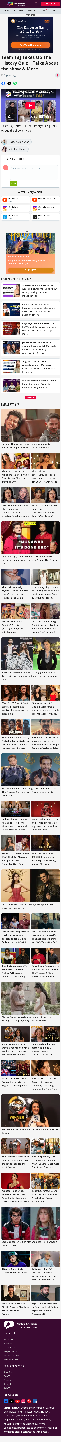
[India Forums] (16, 4)
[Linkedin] (35, 1401)
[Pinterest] (29, 1401)
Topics (31, 10)
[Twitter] (11, 1401)
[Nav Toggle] (3, 4)
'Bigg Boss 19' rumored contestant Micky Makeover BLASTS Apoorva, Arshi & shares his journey (38, 366)
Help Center (10, 1351)
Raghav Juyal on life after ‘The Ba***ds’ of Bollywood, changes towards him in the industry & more (39, 328)
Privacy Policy (11, 1359)
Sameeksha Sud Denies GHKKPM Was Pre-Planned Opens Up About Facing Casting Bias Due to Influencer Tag (39, 290)
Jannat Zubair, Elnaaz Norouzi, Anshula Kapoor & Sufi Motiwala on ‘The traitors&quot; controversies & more (39, 347)
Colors (7, 1380)
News (6, 10)
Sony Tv (8, 1384)
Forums (18, 10)
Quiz (42, 10)
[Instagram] (23, 1401)
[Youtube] (17, 1401)
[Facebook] (6, 1401)
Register (55, 4)
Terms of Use (11, 1355)
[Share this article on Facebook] (3, 83)
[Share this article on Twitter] (9, 83)
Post (13, 183)
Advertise (9, 1343)
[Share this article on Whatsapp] (15, 83)
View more (30, 397)
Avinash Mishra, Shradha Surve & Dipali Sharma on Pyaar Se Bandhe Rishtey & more (39, 384)
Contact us (10, 1347)
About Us (9, 1339)
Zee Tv (7, 1376)
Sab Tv (7, 1388)
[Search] (36, 4)
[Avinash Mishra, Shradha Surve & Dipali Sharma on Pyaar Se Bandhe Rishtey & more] (11, 385)
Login (45, 4)
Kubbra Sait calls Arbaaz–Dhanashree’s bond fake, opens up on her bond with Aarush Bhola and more (38, 309)
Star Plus (9, 1372)
